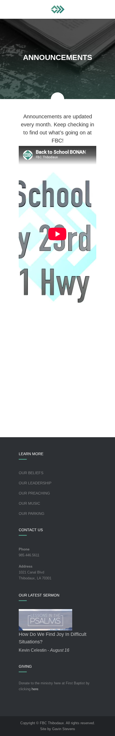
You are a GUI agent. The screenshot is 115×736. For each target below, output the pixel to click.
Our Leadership (35, 483)
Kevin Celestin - (44, 650)
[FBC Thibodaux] (57, 9)
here (35, 689)
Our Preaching (34, 493)
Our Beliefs (31, 473)
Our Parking (31, 513)
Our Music (29, 503)
